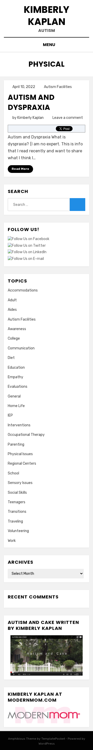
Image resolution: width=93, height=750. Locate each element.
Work (12, 541)
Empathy (15, 377)
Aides (12, 309)
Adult (12, 300)
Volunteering (18, 531)
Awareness (17, 329)
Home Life (16, 406)
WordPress (46, 743)
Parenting (16, 444)
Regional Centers (22, 463)
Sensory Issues (20, 483)
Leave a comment (67, 118)
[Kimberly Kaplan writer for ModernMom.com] (44, 715)
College (14, 338)
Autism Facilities (58, 87)
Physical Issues (20, 454)
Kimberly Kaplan (46, 15)
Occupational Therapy (26, 435)
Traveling (15, 521)
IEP (10, 415)
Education (16, 367)
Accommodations (23, 290)
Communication (21, 348)
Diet (11, 358)
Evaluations (17, 386)
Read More (20, 169)
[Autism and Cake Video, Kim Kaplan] (46, 655)
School (13, 473)
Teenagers (16, 502)
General (14, 396)
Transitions (17, 511)
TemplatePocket (53, 738)
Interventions (19, 425)
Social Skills (17, 492)
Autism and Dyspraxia (31, 102)
